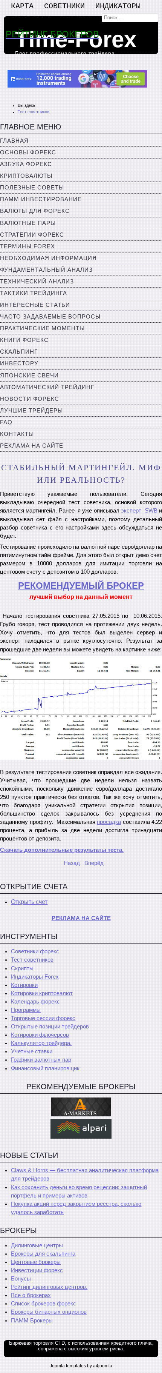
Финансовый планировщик (45, 1068)
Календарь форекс (35, 1002)
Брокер (75, 18)
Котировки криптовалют (42, 993)
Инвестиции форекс (37, 1270)
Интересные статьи (35, 305)
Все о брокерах (31, 1295)
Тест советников (32, 960)
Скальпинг (19, 352)
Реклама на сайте (31, 446)
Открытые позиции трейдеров (50, 1027)
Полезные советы (32, 188)
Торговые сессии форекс (43, 1018)
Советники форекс (35, 951)
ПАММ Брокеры (32, 1321)
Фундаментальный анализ (46, 270)
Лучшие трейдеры (31, 411)
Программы (26, 1010)
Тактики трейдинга (33, 293)
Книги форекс (24, 340)
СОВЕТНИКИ (64, 6)
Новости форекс (29, 399)
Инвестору (19, 363)
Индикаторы (118, 6)
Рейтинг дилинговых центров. (49, 1287)
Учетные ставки (31, 1051)
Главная (14, 141)
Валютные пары (28, 223)
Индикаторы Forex (35, 977)
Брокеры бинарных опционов (49, 1312)
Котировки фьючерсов (40, 1035)
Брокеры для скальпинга (43, 1254)
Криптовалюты (26, 176)
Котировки (24, 985)
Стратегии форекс (32, 235)
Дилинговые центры (37, 1245)
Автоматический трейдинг (47, 387)
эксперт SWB (139, 511)
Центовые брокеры (36, 1262)
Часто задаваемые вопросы (50, 317)
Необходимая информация (48, 258)
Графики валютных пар (41, 1060)
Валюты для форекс (35, 211)
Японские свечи (29, 375)
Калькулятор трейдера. (41, 1043)
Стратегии (31, 18)
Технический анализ (37, 282)
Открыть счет (29, 902)
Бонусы (21, 1279)
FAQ (6, 422)
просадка (109, 822)
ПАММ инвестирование (41, 199)
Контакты (17, 434)
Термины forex (27, 246)
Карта (22, 6)
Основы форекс (28, 152)
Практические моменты (42, 328)
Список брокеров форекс (43, 1304)
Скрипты (22, 968)
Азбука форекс (26, 164)
